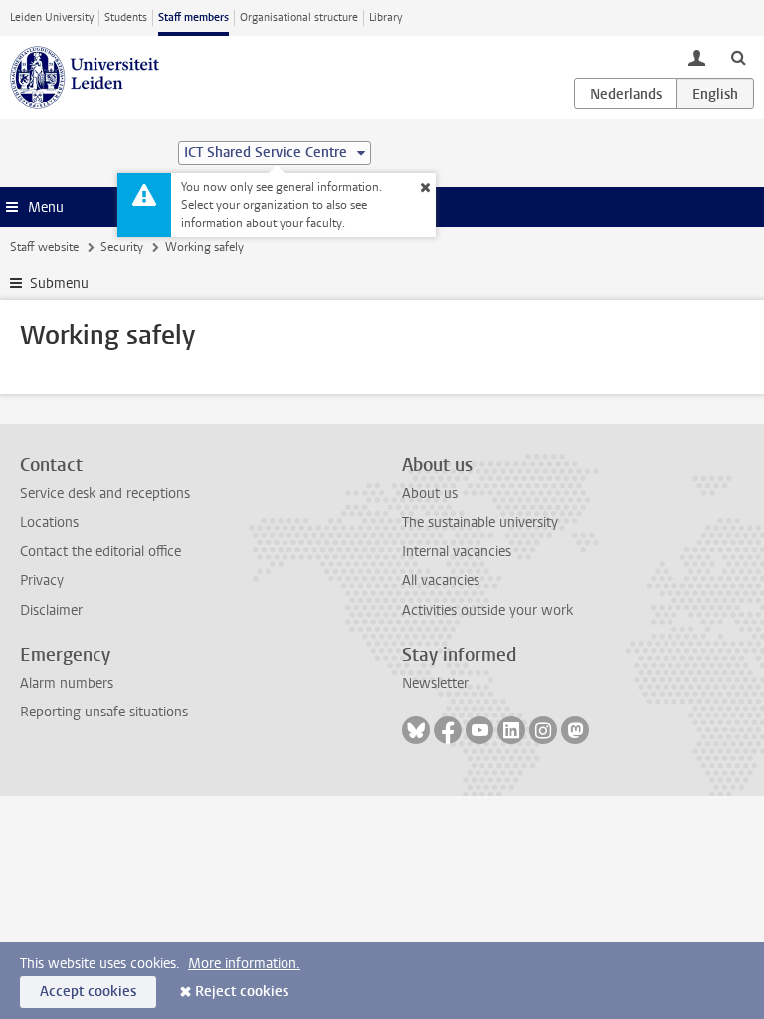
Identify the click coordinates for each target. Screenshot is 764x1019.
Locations (49, 522)
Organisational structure (299, 17)
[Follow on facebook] (448, 730)
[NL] (625, 93)
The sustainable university (480, 522)
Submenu (59, 283)
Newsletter (435, 683)
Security (121, 247)
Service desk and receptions (105, 493)
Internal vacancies (456, 551)
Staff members (193, 17)
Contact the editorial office (100, 551)
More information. (244, 963)
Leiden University (52, 17)
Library (385, 17)
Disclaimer (51, 610)
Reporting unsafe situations (104, 712)
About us (430, 493)
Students (125, 17)
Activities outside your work (487, 610)
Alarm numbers (66, 683)
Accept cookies (88, 991)
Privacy (42, 580)
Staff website (44, 247)
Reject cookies (241, 991)
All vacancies (440, 580)
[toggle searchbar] (738, 57)
